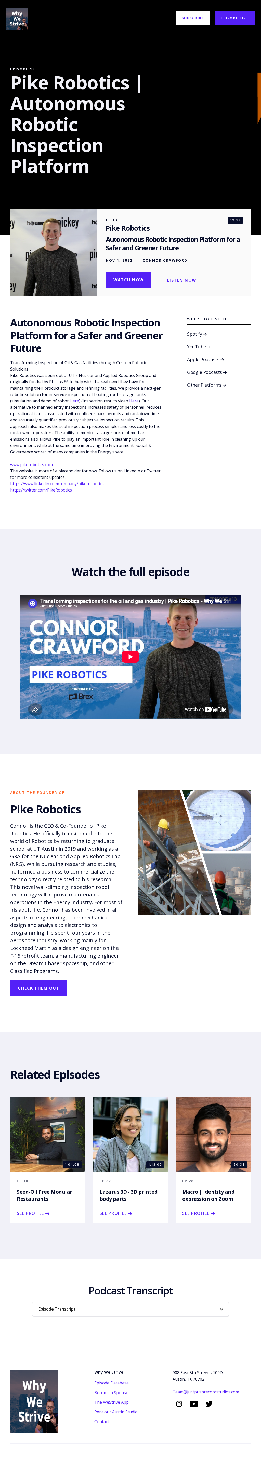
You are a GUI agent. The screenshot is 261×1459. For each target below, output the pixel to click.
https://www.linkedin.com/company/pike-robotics (57, 483)
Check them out (38, 988)
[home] (17, 18)
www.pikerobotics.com (31, 464)
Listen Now (181, 280)
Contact (101, 1421)
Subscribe (193, 18)
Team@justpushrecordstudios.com (206, 1392)
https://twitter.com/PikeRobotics (41, 490)
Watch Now (128, 280)
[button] (130, 1309)
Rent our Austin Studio (116, 1412)
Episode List (235, 18)
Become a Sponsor (112, 1392)
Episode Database (111, 1383)
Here (74, 401)
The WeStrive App (111, 1402)
